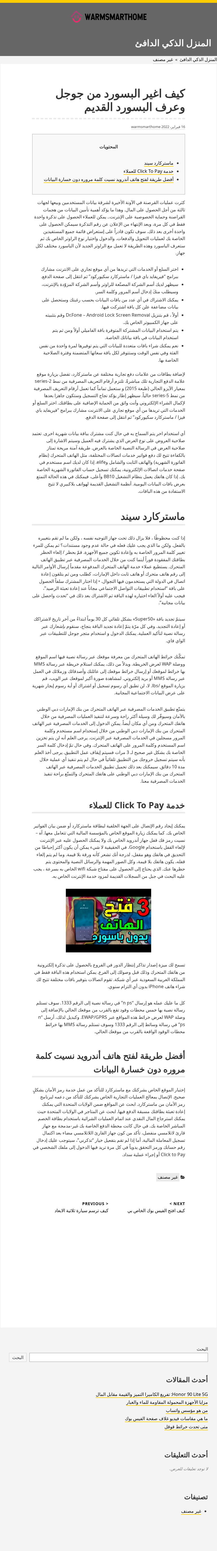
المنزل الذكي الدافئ (173, 43)
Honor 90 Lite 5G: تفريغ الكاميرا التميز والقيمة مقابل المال (152, 1394)
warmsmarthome (145, 126)
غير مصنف (163, 59)
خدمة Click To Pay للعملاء (148, 171)
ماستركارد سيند (158, 163)
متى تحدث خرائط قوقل (186, 1427)
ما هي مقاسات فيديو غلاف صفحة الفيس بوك (166, 1418)
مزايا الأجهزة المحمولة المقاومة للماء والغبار (167, 1402)
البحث (202, 1349)
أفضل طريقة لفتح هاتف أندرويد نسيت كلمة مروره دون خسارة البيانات (108, 179)
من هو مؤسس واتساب (187, 1410)
